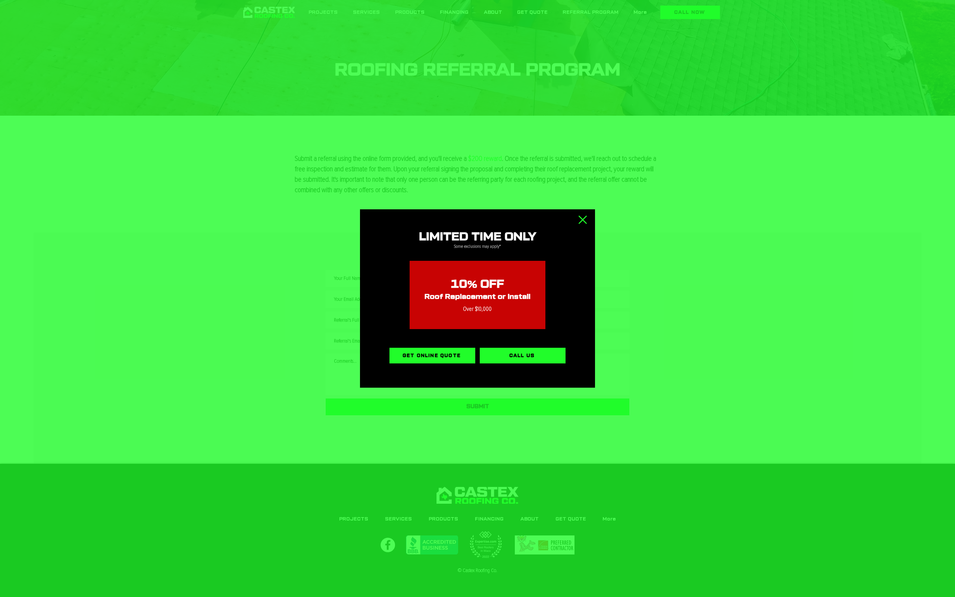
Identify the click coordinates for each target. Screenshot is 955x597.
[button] (582, 220)
